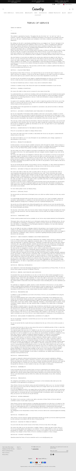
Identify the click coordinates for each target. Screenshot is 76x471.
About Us (19, 447)
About (70, 12)
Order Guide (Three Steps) (7, 447)
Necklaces (19, 12)
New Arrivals (9, 12)
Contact (38, 15)
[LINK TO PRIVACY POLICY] (31, 269)
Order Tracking (55, 12)
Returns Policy (32, 188)
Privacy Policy (5, 454)
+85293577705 (35, 448)
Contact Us (19, 448)
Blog (64, 12)
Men (35, 12)
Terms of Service (5, 452)
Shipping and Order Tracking (8, 448)
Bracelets (29, 12)
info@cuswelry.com (48, 437)
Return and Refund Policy (7, 450)
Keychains (43, 12)
